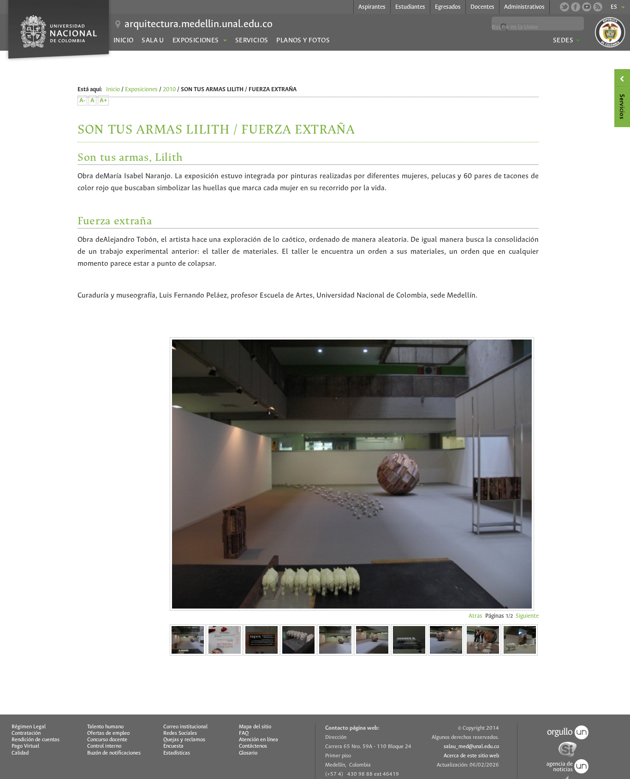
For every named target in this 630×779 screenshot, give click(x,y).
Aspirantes (372, 7)
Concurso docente (107, 740)
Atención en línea (258, 740)
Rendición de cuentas (35, 740)
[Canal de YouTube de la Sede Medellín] (586, 7)
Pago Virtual (25, 746)
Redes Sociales (180, 733)
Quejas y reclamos (184, 740)
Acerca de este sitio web (471, 756)
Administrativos (524, 7)
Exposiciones (141, 89)
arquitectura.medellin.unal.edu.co (199, 24)
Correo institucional (185, 727)
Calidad (20, 753)
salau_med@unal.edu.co (471, 747)
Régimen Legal (29, 727)
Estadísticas (176, 753)
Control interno (104, 746)
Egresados (448, 7)
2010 (169, 89)
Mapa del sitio (255, 727)
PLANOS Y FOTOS (303, 40)
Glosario (248, 753)
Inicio (123, 40)
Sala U (153, 40)
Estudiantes (410, 7)
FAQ (244, 733)
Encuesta (173, 746)
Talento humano (105, 727)
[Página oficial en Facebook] (575, 7)
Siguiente (527, 616)
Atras (475, 616)
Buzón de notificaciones (114, 753)
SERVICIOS (251, 40)
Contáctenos (253, 746)
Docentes (482, 7)
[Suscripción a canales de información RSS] (597, 7)
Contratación (26, 733)
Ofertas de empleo (108, 733)
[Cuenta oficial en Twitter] (564, 7)
